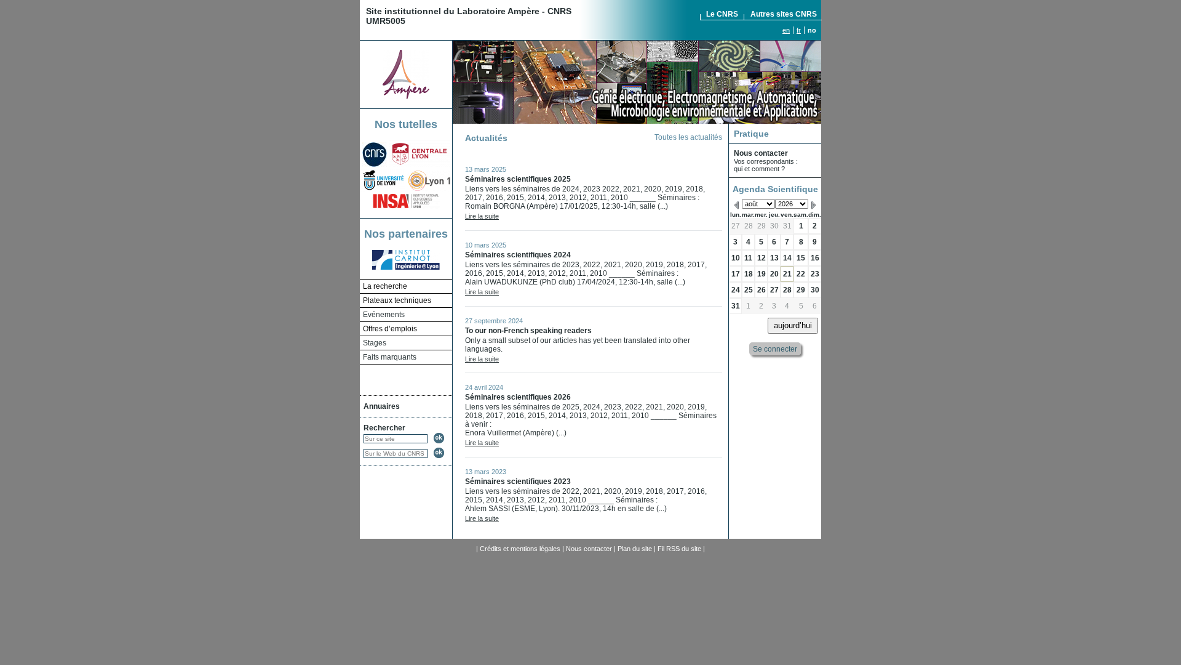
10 (735, 258)
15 (801, 258)
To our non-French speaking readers (528, 330)
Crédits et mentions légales (520, 548)
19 (761, 274)
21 (787, 274)
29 (761, 226)
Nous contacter (589, 548)
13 (774, 258)
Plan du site (635, 548)
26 (761, 290)
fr (799, 30)
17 (735, 274)
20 (774, 274)
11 (748, 258)
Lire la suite (482, 216)
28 (748, 226)
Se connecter (775, 348)
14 (787, 258)
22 (801, 274)
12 (761, 258)
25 (748, 290)
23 (815, 274)
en (786, 30)
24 (735, 290)
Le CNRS (722, 14)
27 (735, 226)
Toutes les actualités (688, 137)
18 (748, 274)
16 (815, 258)
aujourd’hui (793, 325)
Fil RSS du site (679, 548)
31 (787, 226)
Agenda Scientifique (775, 189)
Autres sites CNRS (783, 14)
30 (774, 226)
